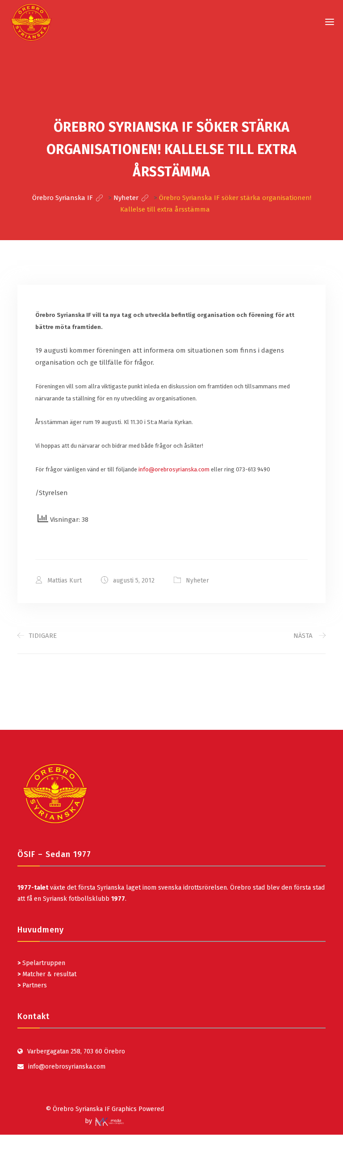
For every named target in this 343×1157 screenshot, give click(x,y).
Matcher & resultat (46, 974)
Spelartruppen (43, 963)
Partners (32, 985)
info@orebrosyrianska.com (173, 469)
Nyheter (197, 580)
